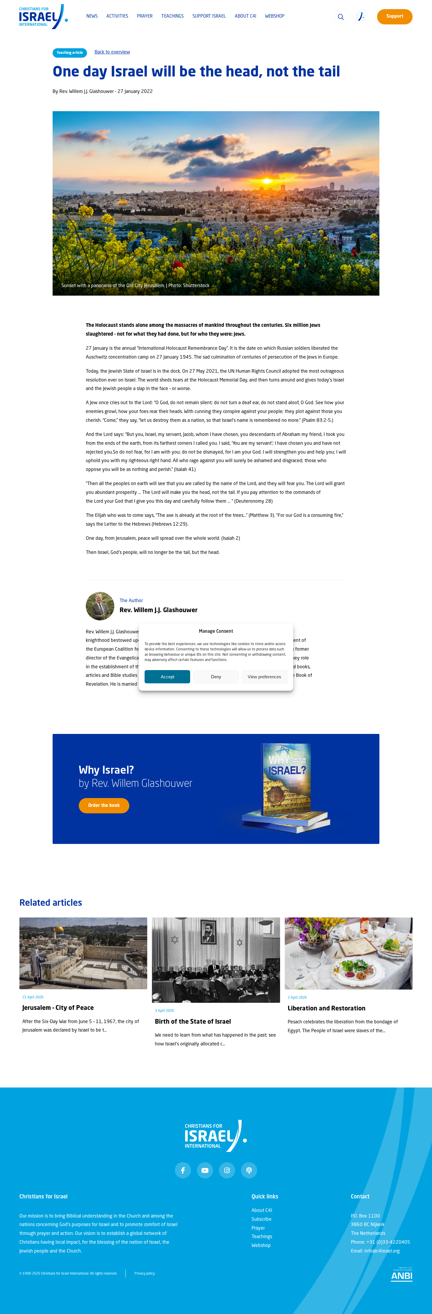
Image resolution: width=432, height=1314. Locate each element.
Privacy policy (145, 1273)
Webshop (274, 16)
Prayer (145, 16)
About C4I (245, 16)
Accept (167, 676)
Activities (117, 16)
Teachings (172, 16)
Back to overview (112, 52)
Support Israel (209, 16)
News (92, 16)
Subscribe (262, 1219)
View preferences (264, 676)
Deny (216, 676)
